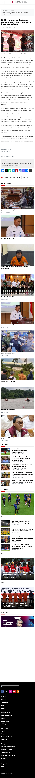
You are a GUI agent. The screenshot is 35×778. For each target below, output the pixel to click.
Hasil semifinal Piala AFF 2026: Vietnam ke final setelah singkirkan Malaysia (21, 450)
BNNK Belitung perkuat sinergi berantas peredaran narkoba (14, 295)
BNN (24, 177)
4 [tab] (20, 581)
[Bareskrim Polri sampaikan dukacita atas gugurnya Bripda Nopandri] (17, 426)
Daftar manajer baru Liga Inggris (16, 673)
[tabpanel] (17, 569)
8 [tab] (23, 610)
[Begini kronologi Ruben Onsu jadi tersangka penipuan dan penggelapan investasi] (5, 467)
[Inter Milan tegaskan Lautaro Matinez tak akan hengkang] (5, 523)
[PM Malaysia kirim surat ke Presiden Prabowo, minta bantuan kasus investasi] (5, 539)
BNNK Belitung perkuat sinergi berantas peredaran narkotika (14, 237)
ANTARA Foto (5, 761)
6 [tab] (19, 610)
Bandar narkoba (10, 177)
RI (27, 177)
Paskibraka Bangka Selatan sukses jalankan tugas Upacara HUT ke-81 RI (17, 574)
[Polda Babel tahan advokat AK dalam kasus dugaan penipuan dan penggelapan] (5, 459)
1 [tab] (12, 581)
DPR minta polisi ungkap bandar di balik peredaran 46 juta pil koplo (14, 209)
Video (3, 583)
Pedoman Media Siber (8, 755)
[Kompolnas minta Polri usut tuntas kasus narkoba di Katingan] (17, 369)
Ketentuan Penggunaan (8, 746)
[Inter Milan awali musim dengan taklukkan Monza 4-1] (17, 504)
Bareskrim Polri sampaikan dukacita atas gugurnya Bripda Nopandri (14, 437)
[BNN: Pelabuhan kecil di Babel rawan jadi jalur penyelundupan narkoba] (17, 341)
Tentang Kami (5, 752)
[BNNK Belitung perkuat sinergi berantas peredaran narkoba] (17, 284)
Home (6, 10)
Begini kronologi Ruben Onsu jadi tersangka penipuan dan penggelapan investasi (22, 466)
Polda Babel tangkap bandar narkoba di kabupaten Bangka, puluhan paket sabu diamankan (14, 266)
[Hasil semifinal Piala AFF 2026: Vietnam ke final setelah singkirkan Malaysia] (5, 451)
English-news (5, 734)
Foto (2, 554)
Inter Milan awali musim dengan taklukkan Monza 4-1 (17, 515)
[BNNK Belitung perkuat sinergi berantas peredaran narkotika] (17, 226)
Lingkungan (5, 721)
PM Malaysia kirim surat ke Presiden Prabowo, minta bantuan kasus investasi (22, 538)
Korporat (4, 764)
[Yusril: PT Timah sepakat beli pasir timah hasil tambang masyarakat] (5, 483)
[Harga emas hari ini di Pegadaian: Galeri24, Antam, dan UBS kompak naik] (5, 475)
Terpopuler (5, 444)
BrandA (3, 758)
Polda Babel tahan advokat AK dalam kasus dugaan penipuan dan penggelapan (21, 458)
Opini (3, 731)
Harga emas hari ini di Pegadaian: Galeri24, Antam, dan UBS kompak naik (22, 474)
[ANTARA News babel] (19, 2)
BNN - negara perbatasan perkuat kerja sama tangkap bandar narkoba (15, 13)
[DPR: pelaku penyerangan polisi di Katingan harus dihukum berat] (17, 397)
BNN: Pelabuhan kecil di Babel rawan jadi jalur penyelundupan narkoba (16, 352)
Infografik (4, 612)
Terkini (3, 697)
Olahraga (4, 724)
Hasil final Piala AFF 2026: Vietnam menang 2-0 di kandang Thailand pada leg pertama (22, 546)
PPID (2, 767)
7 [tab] (21, 610)
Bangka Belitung (6, 715)
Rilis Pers (4, 739)
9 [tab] (26, 610)
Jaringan (4, 744)
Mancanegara (5, 712)
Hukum (12, 10)
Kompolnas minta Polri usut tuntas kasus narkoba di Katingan (14, 380)
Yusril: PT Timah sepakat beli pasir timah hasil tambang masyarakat (22, 481)
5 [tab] (22, 581)
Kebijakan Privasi (6, 749)
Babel (19, 177)
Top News (4, 489)
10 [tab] (28, 610)
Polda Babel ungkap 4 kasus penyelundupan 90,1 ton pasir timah (17, 604)
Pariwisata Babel (6, 737)
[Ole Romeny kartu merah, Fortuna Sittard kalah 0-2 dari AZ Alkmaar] (5, 531)
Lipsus (3, 718)
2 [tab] (15, 581)
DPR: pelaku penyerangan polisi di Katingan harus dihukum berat (15, 408)
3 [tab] (17, 581)
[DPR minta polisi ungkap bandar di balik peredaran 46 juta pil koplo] (17, 198)
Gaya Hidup (4, 728)
